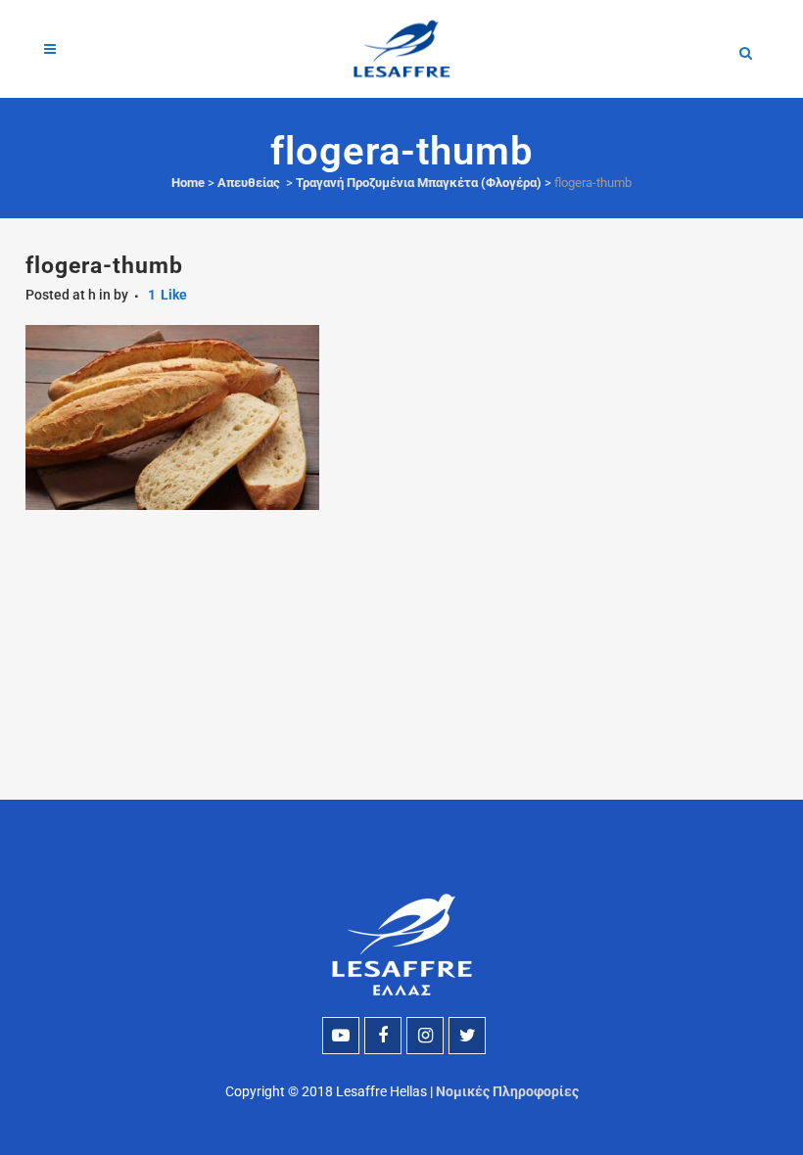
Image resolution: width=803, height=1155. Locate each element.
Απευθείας (248, 182)
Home (188, 182)
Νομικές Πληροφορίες (507, 1091)
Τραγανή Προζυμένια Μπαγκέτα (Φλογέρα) (419, 182)
